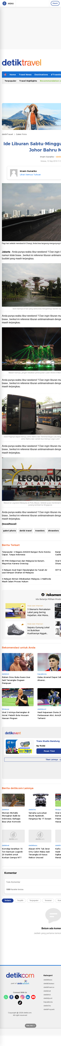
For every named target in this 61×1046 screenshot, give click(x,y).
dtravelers (53, 530)
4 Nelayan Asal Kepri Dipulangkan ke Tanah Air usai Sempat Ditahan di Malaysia (24, 571)
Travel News (25, 74)
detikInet (47, 991)
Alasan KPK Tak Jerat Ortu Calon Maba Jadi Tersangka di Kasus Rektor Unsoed (39, 853)
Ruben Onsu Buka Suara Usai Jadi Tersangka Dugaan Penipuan (16, 680)
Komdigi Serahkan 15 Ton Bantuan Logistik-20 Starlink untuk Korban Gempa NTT (12, 853)
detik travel (26, 530)
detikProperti (49, 1009)
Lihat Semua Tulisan (30, 174)
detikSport (48, 998)
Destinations (41, 74)
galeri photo (9, 530)
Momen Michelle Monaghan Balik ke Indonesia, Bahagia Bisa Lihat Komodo (11, 817)
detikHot (47, 995)
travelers (40, 530)
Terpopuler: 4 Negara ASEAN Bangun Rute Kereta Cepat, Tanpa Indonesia (26, 553)
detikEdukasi (49, 983)
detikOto (47, 1006)
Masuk (55, 3)
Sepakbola (48, 1002)
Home (13, 74)
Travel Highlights (28, 81)
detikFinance (49, 987)
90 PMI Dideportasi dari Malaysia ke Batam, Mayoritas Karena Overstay (23, 562)
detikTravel (7, 134)
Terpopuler (10, 81)
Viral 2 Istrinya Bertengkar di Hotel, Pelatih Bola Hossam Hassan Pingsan (15, 715)
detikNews (48, 980)
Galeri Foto (21, 134)
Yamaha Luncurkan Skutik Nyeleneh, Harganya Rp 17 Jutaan (40, 816)
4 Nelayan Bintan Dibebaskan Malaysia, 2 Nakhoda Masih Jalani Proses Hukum (26, 580)
